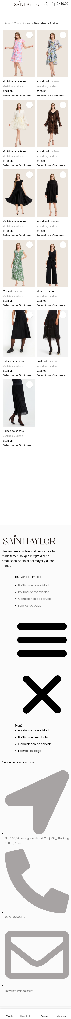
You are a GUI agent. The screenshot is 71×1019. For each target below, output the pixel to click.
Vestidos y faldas (13, 86)
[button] (42, 670)
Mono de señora (13, 290)
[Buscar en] (45, 4)
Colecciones (22, 23)
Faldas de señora (13, 361)
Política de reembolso (33, 592)
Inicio (7, 23)
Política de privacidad (33, 585)
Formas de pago (29, 606)
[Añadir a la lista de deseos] (29, 35)
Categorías (11, 12)
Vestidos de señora (14, 81)
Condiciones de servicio (35, 599)
